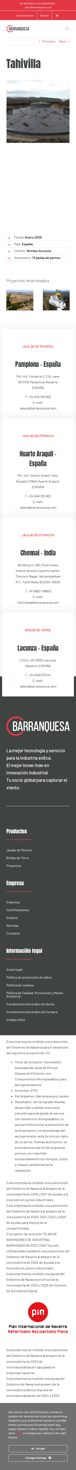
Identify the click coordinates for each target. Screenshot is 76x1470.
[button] (9, 112)
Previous (48, 41)
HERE (19, 1433)
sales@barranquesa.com (38, 7)
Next (62, 41)
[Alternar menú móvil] (67, 28)
